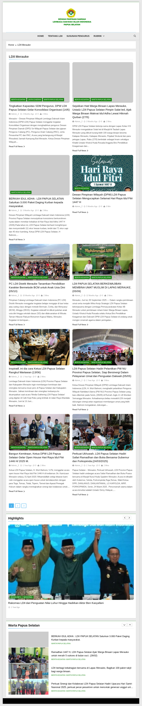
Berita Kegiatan (18, 100)
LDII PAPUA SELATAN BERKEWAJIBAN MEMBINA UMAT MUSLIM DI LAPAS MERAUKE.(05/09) (101, 287)
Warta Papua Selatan (53, 100)
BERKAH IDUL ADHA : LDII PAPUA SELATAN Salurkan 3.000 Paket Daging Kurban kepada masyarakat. (36, 202)
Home (40, 36)
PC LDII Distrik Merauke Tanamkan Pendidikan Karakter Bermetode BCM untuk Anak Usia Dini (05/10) (37, 287)
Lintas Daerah (34, 100)
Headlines (16, 597)
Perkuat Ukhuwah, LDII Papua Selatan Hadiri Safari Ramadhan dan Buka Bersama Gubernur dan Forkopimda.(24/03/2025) (100, 457)
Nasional (28, 597)
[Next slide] (129, 518)
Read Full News (16, 146)
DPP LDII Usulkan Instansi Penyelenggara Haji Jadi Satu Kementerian (50, 603)
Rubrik (98, 36)
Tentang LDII (55, 36)
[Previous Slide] (125, 518)
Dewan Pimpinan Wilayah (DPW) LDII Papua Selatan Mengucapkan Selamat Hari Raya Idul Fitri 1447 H (102, 198)
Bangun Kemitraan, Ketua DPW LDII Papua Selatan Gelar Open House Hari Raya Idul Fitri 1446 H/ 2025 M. (36, 457)
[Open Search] (135, 36)
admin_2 (15, 114)
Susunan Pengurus (78, 36)
